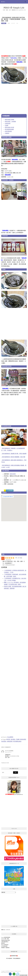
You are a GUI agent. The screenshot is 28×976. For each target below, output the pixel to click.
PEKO (9, 23)
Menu (3, 1)
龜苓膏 (8, 739)
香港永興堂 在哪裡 (9, 119)
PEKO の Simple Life (14, 7)
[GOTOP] (18, 974)
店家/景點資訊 (8, 131)
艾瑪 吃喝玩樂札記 (4, 941)
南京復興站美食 (17, 741)
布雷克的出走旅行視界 (5, 940)
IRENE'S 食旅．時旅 (5, 938)
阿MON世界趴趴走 (4, 944)
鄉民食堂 (3, 943)
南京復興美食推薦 (9, 129)
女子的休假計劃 (4, 946)
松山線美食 (4, 23)
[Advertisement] (14, 40)
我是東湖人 (8, 947)
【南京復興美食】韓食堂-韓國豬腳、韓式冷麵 (13, 457)
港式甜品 (13, 739)
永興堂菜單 (7, 123)
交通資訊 (7, 133)
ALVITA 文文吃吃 (9, 750)
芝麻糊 (6, 125)
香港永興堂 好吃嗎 (9, 127)
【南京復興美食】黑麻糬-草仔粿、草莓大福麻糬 (13, 453)
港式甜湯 (3, 741)
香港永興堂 (13, 474)
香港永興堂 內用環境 (10, 121)
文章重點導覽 (6, 116)
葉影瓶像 (3, 947)
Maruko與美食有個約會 (5, 937)
